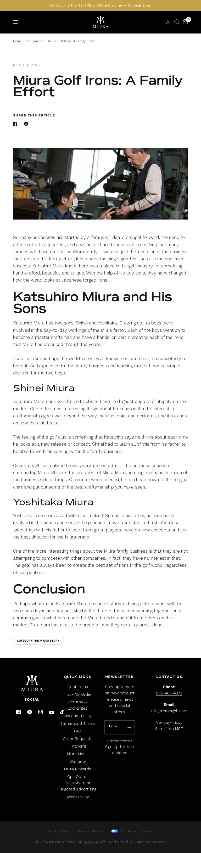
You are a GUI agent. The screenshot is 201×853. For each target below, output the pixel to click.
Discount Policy (78, 716)
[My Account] (168, 22)
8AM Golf (91, 842)
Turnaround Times (77, 723)
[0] (184, 22)
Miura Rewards (77, 769)
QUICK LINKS (77, 676)
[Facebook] (18, 712)
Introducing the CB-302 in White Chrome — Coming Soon (100, 5)
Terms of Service (90, 831)
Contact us (78, 686)
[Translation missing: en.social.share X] (27, 124)
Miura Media (77, 753)
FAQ (77, 731)
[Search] (176, 22)
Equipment (35, 41)
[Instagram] (40, 712)
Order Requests (77, 738)
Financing (77, 746)
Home (17, 41)
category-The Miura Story (38, 640)
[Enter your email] (129, 727)
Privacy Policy (59, 831)
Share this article (34, 115)
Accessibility (77, 797)
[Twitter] (29, 712)
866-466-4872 (169, 693)
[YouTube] (51, 712)
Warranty (77, 761)
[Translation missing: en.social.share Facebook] (16, 124)
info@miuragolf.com (169, 711)
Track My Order (78, 694)
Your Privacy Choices (136, 831)
